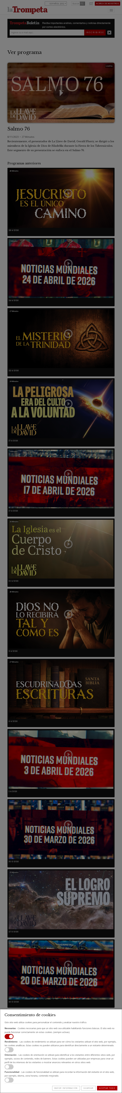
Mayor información (66, 1088)
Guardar (88, 1088)
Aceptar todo (107, 1088)
